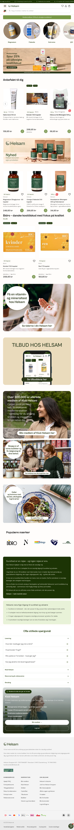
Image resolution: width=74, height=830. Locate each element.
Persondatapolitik (32, 827)
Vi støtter (42, 794)
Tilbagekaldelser (9, 788)
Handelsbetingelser (9, 827)
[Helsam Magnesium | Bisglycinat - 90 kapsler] (13, 181)
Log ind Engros (44, 804)
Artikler (23, 788)
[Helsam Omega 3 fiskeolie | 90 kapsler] (37, 181)
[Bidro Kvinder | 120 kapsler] (19, 242)
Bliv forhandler (44, 798)
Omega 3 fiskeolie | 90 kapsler (34, 201)
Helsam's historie (45, 781)
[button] (69, 6)
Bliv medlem (37, 722)
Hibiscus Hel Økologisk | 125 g (60, 115)
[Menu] (5, 6)
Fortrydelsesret (9, 784)
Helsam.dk (11, 822)
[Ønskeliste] (62, 6)
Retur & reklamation (10, 791)
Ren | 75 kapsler (44, 266)
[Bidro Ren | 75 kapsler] (55, 242)
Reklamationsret (9, 798)
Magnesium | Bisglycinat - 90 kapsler (13, 201)
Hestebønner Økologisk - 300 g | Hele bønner (59, 201)
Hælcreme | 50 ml (9, 115)
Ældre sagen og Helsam (47, 791)
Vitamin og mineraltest (28, 801)
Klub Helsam (25, 784)
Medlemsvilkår (20, 827)
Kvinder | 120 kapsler (33, 115)
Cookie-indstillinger (54, 827)
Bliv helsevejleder (45, 788)
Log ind (37, 728)
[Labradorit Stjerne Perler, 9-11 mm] (13, 98)
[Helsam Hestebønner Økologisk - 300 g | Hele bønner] (60, 181)
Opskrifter (24, 791)
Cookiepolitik (42, 827)
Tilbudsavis (24, 794)
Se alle (5, 219)
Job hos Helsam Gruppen (48, 784)
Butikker (23, 798)
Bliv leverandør (44, 801)
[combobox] (39, 11)
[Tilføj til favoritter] (22, 194)
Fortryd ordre (8, 794)
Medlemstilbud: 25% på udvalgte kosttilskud (37, 17)
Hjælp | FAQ (7, 781)
